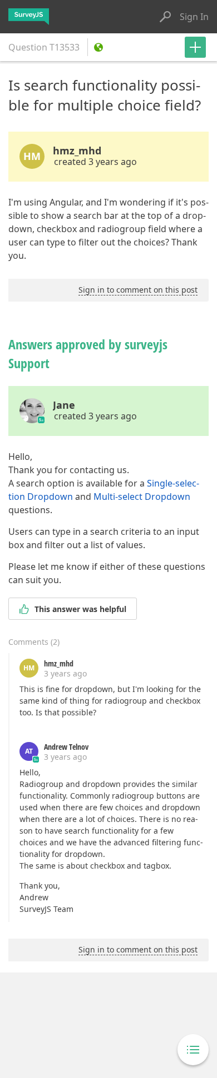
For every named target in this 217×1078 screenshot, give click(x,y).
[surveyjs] (28, 16)
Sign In (194, 17)
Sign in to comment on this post (138, 289)
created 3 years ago (95, 161)
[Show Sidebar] (193, 1049)
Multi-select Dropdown (141, 496)
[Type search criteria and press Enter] (165, 17)
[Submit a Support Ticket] (195, 47)
